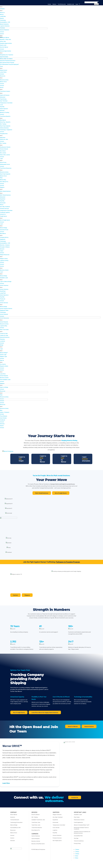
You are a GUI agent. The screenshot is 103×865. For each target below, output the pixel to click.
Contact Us (74, 797)
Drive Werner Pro (36, 830)
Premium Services (57, 838)
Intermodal (55, 822)
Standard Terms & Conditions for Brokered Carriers (82, 832)
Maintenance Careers (79, 819)
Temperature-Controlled (59, 825)
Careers (49, 4)
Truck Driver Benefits (37, 827)
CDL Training (35, 817)
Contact (12, 835)
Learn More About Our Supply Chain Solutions (44, 712)
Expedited (55, 819)
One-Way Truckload (57, 817)
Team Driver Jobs (36, 825)
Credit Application (78, 822)
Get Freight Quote (57, 840)
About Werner (13, 814)
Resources (13, 830)
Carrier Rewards (36, 838)
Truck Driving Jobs (62, 4)
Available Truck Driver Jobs (38, 819)
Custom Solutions (57, 835)
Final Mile (55, 832)
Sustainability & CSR (15, 827)
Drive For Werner (73, 726)
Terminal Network (14, 819)
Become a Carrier (36, 841)
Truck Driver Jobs (36, 822)
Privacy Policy (77, 843)
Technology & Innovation (16, 822)
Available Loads (70, 4)
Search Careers (89, 726)
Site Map (76, 838)
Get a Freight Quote (19, 712)
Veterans (54, 4)
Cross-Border (56, 827)
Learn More (6, 783)
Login (76, 4)
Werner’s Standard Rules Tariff (81, 825)
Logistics (55, 830)
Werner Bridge (13, 825)
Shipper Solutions (57, 814)
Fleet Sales (77, 817)
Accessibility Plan (78, 835)
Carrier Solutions (36, 836)
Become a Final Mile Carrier (38, 843)
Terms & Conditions (79, 841)
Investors (12, 817)
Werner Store (13, 832)
